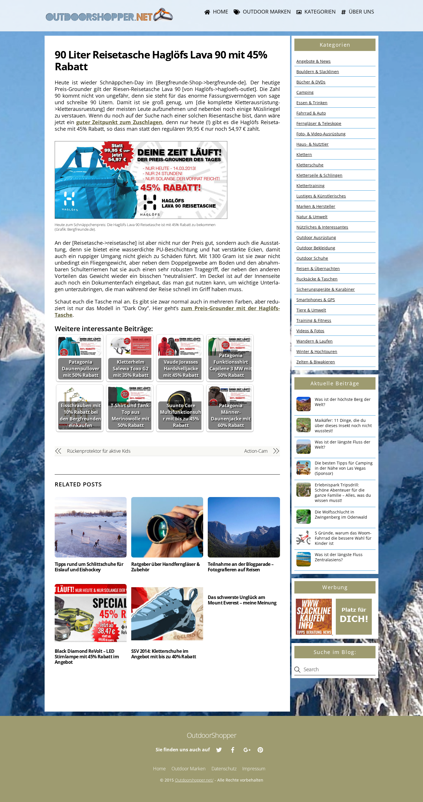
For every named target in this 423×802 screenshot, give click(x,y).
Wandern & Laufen (314, 341)
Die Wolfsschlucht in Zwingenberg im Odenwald (341, 514)
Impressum (253, 768)
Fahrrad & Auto (311, 113)
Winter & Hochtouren (316, 351)
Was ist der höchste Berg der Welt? (343, 402)
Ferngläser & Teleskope (318, 123)
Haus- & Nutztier (312, 144)
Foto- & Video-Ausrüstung (321, 133)
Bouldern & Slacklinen (317, 71)
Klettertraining (310, 185)
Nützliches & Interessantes (322, 227)
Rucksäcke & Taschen (317, 279)
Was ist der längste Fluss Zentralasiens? (339, 557)
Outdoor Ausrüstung (316, 237)
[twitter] (219, 749)
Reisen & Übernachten (318, 268)
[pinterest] (260, 749)
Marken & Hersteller (315, 206)
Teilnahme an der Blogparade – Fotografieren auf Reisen (240, 567)
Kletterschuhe (309, 165)
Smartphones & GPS (315, 299)
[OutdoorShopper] (109, 19)
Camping (305, 92)
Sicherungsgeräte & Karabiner (325, 289)
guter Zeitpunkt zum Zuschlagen (119, 122)
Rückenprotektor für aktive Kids (99, 451)
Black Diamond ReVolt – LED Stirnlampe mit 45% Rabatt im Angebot (87, 656)
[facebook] (233, 749)
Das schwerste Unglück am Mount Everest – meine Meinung (242, 600)
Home (220, 11)
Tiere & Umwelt (311, 310)
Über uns (360, 11)
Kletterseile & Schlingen (319, 175)
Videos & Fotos (310, 330)
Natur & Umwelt (311, 216)
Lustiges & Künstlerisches (321, 196)
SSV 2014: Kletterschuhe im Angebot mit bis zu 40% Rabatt (163, 654)
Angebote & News (313, 61)
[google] (246, 749)
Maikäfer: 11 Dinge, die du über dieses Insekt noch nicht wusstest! (343, 425)
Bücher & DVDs (310, 82)
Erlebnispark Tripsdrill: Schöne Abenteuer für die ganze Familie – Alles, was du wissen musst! (343, 492)
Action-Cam (255, 451)
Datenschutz (224, 768)
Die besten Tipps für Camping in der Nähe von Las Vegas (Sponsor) (344, 468)
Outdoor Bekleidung (315, 248)
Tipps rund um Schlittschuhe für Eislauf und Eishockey (89, 567)
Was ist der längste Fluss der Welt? (342, 444)
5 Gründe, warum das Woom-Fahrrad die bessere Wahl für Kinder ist (343, 538)
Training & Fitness (313, 320)
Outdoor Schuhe (312, 258)
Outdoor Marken (266, 11)
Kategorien (319, 11)
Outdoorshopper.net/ (194, 780)
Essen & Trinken (311, 102)
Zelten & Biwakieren (315, 362)
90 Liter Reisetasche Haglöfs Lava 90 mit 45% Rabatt (161, 60)
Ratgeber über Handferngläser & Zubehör (165, 567)
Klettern (304, 154)
